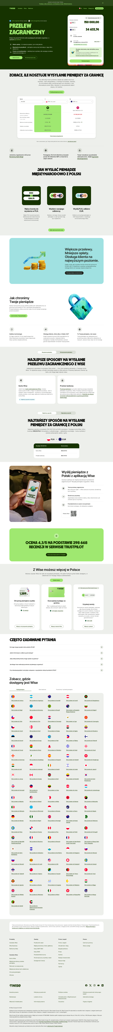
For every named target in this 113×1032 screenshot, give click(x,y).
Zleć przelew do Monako (54, 811)
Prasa (60, 951)
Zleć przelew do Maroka (72, 801)
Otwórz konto (16, 57)
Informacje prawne (39, 1001)
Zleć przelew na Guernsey (17, 759)
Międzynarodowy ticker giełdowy (43, 945)
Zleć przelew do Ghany (35, 750)
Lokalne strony (38, 997)
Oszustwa (61, 1001)
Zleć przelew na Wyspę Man (73, 894)
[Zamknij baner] (103, 3)
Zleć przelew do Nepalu (90, 811)
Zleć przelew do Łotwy (71, 790)
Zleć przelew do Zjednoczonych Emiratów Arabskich (36, 907)
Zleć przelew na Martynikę (91, 801)
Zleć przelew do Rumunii (54, 841)
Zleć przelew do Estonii (17, 740)
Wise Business (13, 945)
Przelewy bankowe (65, 389)
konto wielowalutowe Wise (33, 389)
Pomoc (85, 8)
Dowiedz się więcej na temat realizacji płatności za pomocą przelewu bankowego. (77, 395)
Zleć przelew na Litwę (53, 790)
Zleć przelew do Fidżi (53, 740)
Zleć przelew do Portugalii (90, 832)
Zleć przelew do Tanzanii (54, 873)
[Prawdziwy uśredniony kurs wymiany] (49, 122)
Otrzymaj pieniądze (14, 972)
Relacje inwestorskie (64, 957)
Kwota (21, 99)
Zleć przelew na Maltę (53, 801)
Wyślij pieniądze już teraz (56, 92)
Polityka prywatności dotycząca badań (92, 993)
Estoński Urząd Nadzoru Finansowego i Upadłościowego (53, 1021)
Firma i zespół (62, 942)
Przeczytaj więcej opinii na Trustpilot (56, 554)
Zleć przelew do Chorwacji (54, 721)
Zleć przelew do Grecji (71, 750)
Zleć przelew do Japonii (90, 769)
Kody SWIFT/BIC (38, 948)
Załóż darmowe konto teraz (56, 230)
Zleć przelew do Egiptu (72, 731)
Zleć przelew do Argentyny (36, 700)
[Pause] (48, 468)
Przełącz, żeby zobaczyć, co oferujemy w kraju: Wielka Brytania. (55, 3)
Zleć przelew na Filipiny (72, 740)
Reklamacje (12, 997)
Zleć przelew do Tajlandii (17, 873)
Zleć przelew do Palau (16, 832)
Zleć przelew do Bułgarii (90, 710)
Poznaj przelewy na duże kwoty (74, 273)
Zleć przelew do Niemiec (17, 820)
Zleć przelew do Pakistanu (91, 820)
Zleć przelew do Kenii (53, 779)
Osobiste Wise (13, 942)
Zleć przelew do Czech (17, 731)
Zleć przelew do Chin (35, 721)
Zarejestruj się (99, 8)
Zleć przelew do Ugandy (17, 885)
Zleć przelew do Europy (35, 740)
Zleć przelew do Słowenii (17, 864)
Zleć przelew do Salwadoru (36, 853)
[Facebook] (86, 985)
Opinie (60, 966)
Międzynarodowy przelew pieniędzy (16, 962)
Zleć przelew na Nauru (71, 811)
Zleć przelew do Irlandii (53, 769)
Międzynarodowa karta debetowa (19, 969)
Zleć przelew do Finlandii (90, 740)
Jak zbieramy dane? (72, 141)
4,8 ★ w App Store (19, 20)
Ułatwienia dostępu (88, 997)
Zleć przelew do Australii (54, 700)
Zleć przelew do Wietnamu (36, 894)
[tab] (46, 352)
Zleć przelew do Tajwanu (36, 873)
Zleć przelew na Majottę (17, 801)
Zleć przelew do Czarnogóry (91, 721)
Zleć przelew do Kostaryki (17, 790)
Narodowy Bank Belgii (16, 157)
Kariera (60, 954)
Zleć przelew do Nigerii (35, 820)
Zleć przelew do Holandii (72, 759)
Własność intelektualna (15, 1001)
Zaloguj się (91, 8)
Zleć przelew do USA (53, 864)
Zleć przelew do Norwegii (54, 820)
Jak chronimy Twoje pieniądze (18, 315)
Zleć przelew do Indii (16, 769)
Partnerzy (61, 963)
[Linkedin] (102, 985)
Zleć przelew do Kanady (36, 779)
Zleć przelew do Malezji (35, 801)
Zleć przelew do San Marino (55, 853)
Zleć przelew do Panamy (36, 832)
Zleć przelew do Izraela (72, 769)
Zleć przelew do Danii (35, 731)
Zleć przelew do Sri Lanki (36, 864)
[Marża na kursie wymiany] (82, 122)
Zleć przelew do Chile (16, 721)
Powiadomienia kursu (40, 954)
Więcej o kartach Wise (56, 626)
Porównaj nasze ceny (30, 57)
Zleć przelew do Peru (53, 832)
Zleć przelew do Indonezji (36, 769)
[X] (90, 985)
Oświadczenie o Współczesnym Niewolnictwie (67, 997)
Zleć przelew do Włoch (53, 894)
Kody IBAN (37, 951)
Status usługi (86, 945)
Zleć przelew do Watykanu (72, 885)
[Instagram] (94, 985)
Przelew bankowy (67, 386)
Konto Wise (12, 958)
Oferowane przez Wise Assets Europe (88, 588)
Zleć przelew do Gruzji (90, 750)
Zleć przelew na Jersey (17, 779)
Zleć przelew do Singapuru (73, 853)
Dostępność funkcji (39, 960)
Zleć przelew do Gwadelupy (36, 759)
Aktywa (11, 975)
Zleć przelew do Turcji (89, 873)
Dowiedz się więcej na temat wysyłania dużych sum (87, 55)
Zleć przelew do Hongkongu (91, 759)
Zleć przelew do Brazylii (54, 710)
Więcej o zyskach (88, 626)
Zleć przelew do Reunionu (36, 841)
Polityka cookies (63, 992)
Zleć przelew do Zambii (17, 906)
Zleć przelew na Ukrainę (36, 885)
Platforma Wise (13, 948)
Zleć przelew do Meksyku (17, 811)
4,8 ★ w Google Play (39, 20)
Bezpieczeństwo (63, 948)
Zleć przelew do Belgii (16, 710)
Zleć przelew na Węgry (90, 885)
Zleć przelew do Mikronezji (36, 811)
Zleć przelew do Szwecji (90, 864)
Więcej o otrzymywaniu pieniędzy (24, 626)
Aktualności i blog (63, 945)
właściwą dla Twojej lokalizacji (54, 1026)
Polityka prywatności (40, 992)
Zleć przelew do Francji (17, 750)
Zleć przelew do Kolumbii (72, 779)
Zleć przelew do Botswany (36, 710)
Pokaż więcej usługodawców (56, 136)
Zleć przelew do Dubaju (54, 731)
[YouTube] (98, 985)
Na (70, 99)
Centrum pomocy (88, 942)
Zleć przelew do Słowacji (90, 853)
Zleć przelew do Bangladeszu (91, 700)
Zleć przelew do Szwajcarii (72, 864)
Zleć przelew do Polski (71, 832)
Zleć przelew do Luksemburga (92, 790)
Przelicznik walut (38, 942)
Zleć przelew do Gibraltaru (54, 750)
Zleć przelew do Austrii (72, 700)
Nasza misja (61, 960)
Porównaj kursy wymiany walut (42, 957)
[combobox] (73, 22)
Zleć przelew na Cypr (71, 721)
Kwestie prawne (13, 992)
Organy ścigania (87, 1001)
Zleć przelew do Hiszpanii (54, 759)
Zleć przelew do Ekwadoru (91, 731)
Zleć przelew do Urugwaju (54, 885)
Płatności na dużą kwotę (16, 966)
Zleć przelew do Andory (17, 700)
